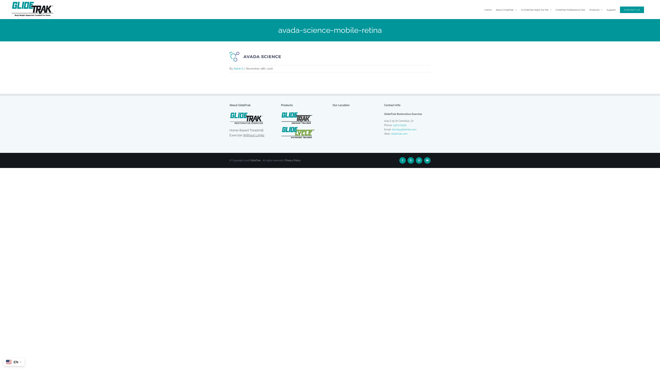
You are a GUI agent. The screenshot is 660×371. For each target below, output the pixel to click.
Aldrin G (239, 68)
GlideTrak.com (399, 133)
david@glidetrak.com (404, 129)
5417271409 (399, 125)
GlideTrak (255, 160)
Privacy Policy (293, 160)
